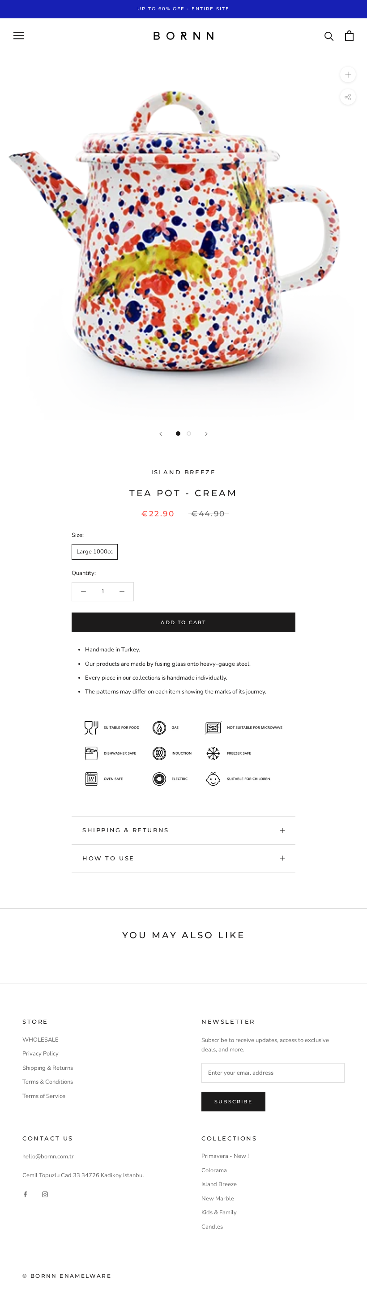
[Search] (329, 35)
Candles (212, 1227)
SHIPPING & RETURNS (125, 830)
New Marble (217, 1199)
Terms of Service (43, 1096)
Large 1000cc (95, 552)
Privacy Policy (40, 1054)
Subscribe (233, 1101)
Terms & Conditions (47, 1082)
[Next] (206, 434)
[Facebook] (25, 1194)
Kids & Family (219, 1212)
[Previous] (160, 434)
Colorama (214, 1170)
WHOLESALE (40, 1040)
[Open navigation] (18, 35)
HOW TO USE (108, 858)
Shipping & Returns (47, 1068)
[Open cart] (349, 35)
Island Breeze (183, 472)
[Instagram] (45, 1194)
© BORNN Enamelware (66, 1275)
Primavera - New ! (225, 1156)
